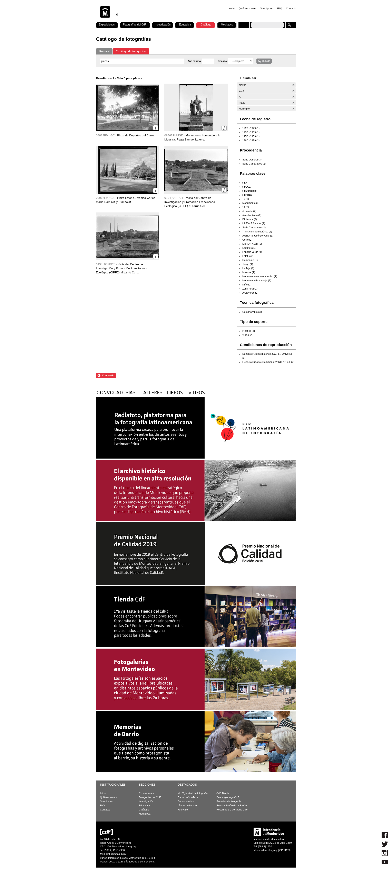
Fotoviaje (183, 809)
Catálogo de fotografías (131, 51)
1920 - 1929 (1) (250, 128)
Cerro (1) (247, 239)
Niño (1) (246, 284)
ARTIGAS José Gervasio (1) (257, 235)
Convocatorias (186, 801)
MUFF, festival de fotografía (193, 793)
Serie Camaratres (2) (254, 163)
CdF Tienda (222, 793)
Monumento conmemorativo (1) (259, 276)
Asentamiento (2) (251, 215)
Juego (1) (247, 264)
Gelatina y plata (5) (252, 312)
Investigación (162, 24)
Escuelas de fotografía (228, 801)
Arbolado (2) (249, 211)
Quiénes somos (247, 8)
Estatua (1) (248, 256)
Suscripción (266, 8)
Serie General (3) (252, 159)
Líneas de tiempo (187, 805)
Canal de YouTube (188, 797)
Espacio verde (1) (252, 252)
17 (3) (245, 199)
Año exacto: (194, 61)
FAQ (279, 8)
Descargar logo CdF (227, 797)
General (104, 51)
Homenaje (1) (250, 260)
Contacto (291, 8)
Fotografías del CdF (134, 24)
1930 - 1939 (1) (250, 132)
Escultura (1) (249, 248)
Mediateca (227, 24)
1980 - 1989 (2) (250, 140)
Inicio (232, 8)
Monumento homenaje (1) (256, 280)
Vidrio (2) (247, 335)
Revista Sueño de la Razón (231, 805)
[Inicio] (149, 20)
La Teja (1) (248, 268)
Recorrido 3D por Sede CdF (231, 809)
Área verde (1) (250, 292)
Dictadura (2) (249, 219)
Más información (155, 127)
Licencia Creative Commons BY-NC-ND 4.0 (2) (268, 362)
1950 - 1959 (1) (250, 136)
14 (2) (245, 207)
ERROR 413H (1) (252, 243)
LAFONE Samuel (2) (253, 223)
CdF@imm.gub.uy (116, 854)
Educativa (185, 24)
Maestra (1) (248, 272)
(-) (293, 84)
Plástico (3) (248, 330)
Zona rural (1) (249, 288)
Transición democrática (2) (257, 231)
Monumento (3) (250, 203)
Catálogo (206, 24)
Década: (223, 61)
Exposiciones (107, 24)
